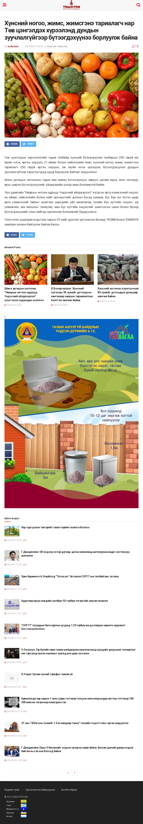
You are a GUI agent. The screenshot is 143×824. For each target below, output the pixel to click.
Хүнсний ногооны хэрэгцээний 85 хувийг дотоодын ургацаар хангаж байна (118, 292)
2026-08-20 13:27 (14, 687)
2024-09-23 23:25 (14, 305)
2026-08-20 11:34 (14, 760)
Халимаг (10, 801)
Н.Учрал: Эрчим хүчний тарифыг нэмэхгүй (46, 674)
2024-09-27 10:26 (34, 46)
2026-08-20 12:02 (14, 736)
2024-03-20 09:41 (60, 305)
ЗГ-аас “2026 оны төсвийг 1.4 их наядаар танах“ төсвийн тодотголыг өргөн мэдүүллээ (74, 723)
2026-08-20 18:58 (14, 662)
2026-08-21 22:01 (14, 565)
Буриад (10, 813)
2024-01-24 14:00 (107, 301)
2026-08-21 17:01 (14, 589)
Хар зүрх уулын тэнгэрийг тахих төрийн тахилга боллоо (55, 527)
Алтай (9, 816)
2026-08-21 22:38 (14, 540)
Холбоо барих (69, 789)
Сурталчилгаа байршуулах (40, 789)
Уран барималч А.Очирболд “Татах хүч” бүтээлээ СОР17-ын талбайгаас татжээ (70, 576)
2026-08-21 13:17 (14, 638)
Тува (8, 805)
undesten (13, 46)
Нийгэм (51, 46)
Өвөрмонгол (12, 809)
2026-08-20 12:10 (14, 711)
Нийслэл (62, 46)
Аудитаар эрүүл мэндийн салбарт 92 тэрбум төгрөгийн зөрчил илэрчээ (64, 600)
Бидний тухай (11, 789)
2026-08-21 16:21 (14, 613)
